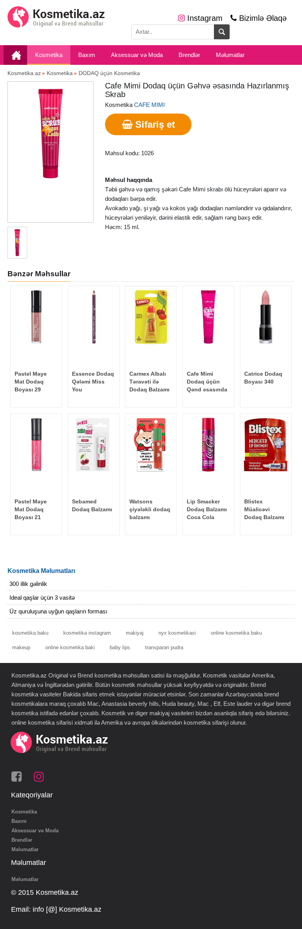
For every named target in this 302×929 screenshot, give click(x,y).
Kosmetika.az (24, 73)
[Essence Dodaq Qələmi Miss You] (93, 316)
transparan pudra (164, 647)
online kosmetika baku (236, 633)
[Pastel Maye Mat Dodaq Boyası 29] (36, 316)
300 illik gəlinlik (28, 583)
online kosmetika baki (70, 647)
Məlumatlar (230, 54)
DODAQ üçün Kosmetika (109, 73)
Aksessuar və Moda (137, 54)
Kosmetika (49, 54)
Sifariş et (154, 124)
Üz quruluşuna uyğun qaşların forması (58, 611)
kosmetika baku (30, 633)
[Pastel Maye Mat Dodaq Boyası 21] (36, 444)
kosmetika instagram (87, 633)
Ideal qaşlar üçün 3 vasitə (42, 597)
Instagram (204, 18)
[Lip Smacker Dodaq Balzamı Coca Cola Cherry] (208, 444)
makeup (21, 647)
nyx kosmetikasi (177, 633)
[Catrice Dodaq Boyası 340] (265, 316)
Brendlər (189, 54)
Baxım (86, 54)
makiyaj (135, 633)
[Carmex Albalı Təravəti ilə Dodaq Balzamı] (150, 316)
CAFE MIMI (149, 104)
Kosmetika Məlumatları (41, 570)
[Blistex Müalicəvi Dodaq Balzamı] (265, 444)
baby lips (120, 647)
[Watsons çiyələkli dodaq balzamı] (150, 444)
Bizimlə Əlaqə (262, 18)
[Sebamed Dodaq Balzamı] (93, 444)
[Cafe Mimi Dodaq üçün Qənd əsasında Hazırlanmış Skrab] (208, 316)
